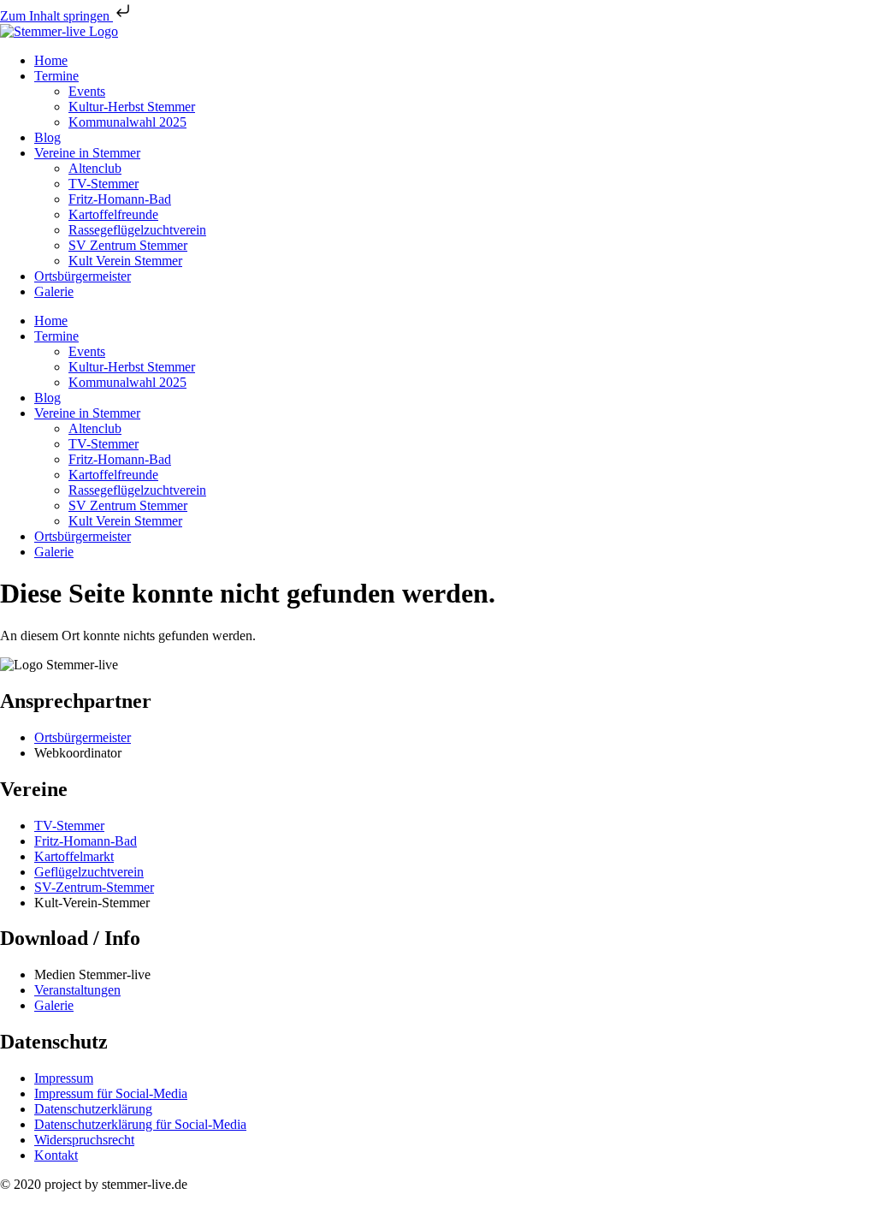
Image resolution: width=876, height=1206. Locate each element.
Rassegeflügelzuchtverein (137, 230)
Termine (56, 75)
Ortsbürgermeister (82, 276)
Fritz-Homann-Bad (119, 199)
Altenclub (94, 168)
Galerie (54, 291)
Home (51, 60)
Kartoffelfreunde (113, 214)
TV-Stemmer (103, 183)
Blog (47, 137)
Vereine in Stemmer (87, 153)
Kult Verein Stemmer (125, 260)
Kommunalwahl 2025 (127, 122)
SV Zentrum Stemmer (127, 245)
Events (86, 91)
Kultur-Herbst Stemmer (131, 106)
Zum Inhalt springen (56, 16)
